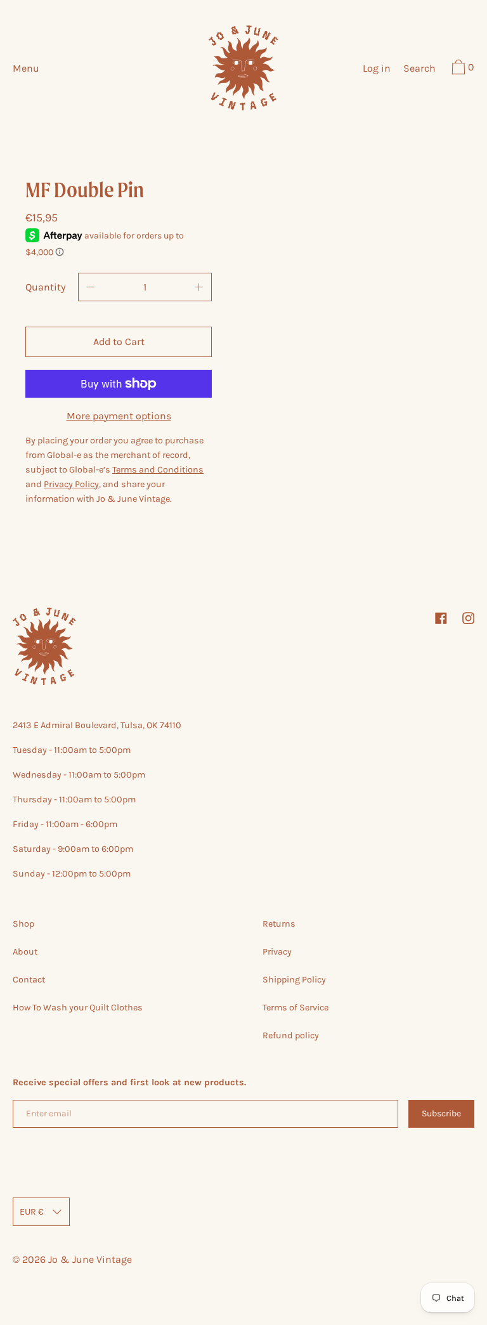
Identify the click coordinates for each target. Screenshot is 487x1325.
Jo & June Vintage (90, 1259)
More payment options (119, 416)
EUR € (32, 1211)
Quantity (45, 287)
